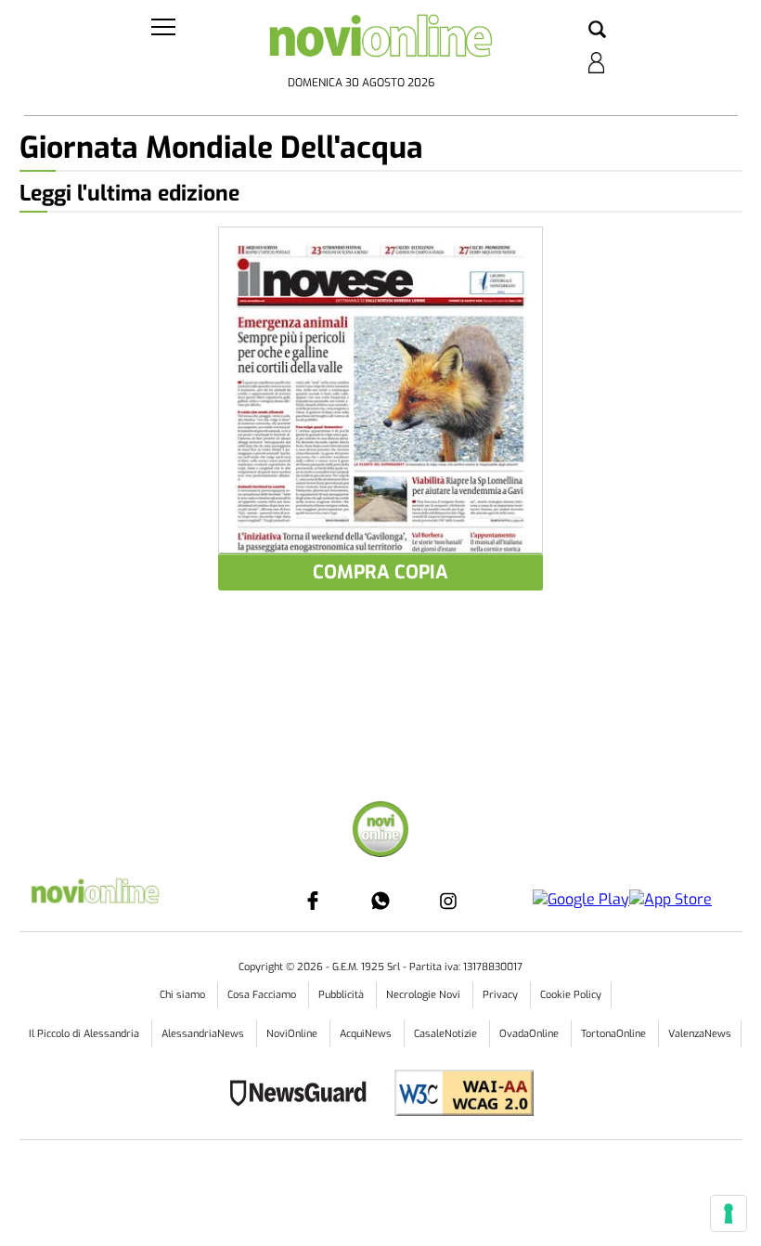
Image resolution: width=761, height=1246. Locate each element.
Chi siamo (184, 995)
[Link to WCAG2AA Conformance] (457, 1095)
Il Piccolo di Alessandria (85, 1034)
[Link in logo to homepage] (381, 41)
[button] (597, 30)
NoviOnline (293, 1034)
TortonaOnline (615, 1034)
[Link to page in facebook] (312, 900)
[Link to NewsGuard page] (303, 1095)
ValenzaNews (699, 1034)
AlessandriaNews (204, 1034)
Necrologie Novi (424, 995)
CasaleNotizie (447, 1034)
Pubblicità (342, 995)
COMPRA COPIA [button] (380, 572)
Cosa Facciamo (263, 995)
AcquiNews (367, 1034)
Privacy (502, 995)
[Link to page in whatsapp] (380, 900)
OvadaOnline (530, 1034)
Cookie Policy (570, 995)
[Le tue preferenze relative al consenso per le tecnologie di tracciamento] (728, 1213)
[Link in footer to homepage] (380, 831)
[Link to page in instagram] (448, 900)
